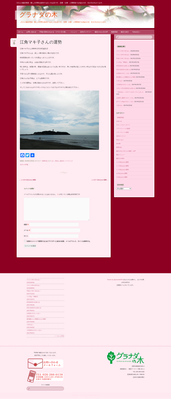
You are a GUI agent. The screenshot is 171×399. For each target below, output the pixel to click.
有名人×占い (120, 140)
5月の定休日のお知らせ (123, 69)
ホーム (20, 32)
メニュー (73, 32)
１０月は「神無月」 (122, 62)
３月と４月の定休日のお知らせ (126, 88)
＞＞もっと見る (59, 336)
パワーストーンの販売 (123, 128)
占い (53, 161)
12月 (14, 41)
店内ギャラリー (86, 32)
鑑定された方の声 (101, 32)
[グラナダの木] (85, 17)
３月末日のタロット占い (123, 84)
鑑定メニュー (120, 154)
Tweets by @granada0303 (115, 279)
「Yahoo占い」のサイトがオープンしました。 (130, 92)
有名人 (57, 161)
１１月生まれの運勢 (122, 166)
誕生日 (62, 161)
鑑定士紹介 (125, 32)
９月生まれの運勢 (121, 177)
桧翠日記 (45, 161)
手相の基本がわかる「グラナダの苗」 (53, 32)
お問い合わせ (31, 32)
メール (27, 230)
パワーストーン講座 (122, 132)
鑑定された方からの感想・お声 (126, 151)
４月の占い (119, 80)
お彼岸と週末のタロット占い (125, 98)
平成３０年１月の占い (123, 58)
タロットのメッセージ (123, 125)
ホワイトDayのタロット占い (125, 101)
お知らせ (119, 121)
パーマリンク (68, 161)
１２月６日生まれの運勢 (27, 180)
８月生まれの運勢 (121, 173)
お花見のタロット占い (123, 73)
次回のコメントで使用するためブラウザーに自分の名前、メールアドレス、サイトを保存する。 (59, 241)
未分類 (118, 143)
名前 (26, 224)
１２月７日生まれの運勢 (100, 180)
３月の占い (119, 105)
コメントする (24, 164)
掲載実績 (114, 32)
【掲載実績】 (120, 117)
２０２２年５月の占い (123, 51)
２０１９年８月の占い (123, 54)
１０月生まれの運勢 (122, 162)
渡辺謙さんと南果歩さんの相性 (126, 77)
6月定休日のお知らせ (122, 66)
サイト (26, 236)
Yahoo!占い (136, 32)
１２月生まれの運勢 (122, 169)
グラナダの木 (38, 15)
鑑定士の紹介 (120, 158)
